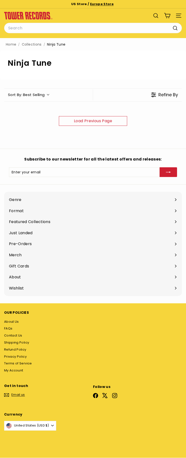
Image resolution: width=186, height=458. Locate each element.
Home (11, 44)
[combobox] (93, 28)
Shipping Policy (16, 342)
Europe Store (102, 4)
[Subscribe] (168, 172)
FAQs (8, 328)
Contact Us (13, 335)
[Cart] (167, 15)
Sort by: (26, 94)
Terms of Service (18, 363)
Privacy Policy (15, 356)
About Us (11, 321)
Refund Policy (15, 349)
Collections (32, 44)
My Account (13, 370)
